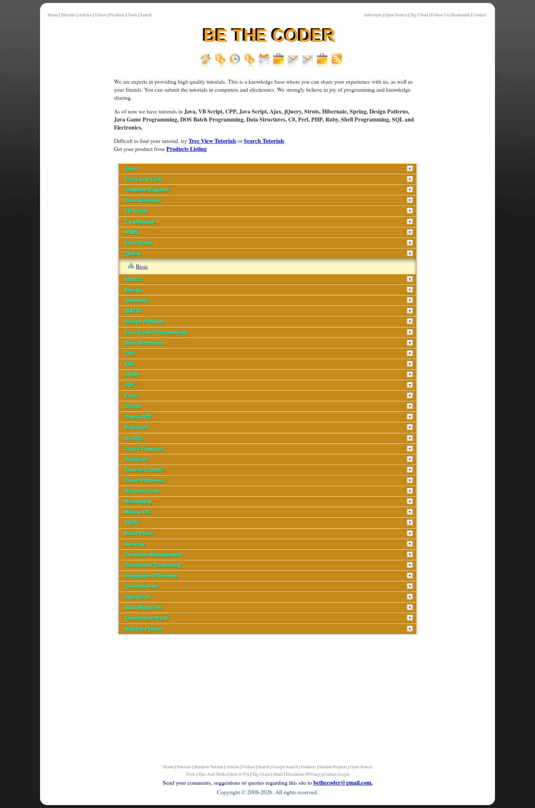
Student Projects (333, 766)
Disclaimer (295, 774)
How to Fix (239, 774)
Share (278, 774)
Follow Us (440, 14)
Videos (101, 14)
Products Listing (186, 148)
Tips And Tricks (212, 774)
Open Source (396, 14)
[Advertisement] (76, 254)
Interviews (373, 14)
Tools (132, 14)
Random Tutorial (208, 766)
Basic (142, 266)
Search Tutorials (264, 140)
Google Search (285, 766)
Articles (85, 14)
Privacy (313, 774)
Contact (479, 14)
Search (146, 14)
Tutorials (68, 14)
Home (53, 14)
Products (117, 14)
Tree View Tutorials (212, 140)
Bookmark (461, 14)
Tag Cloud (419, 14)
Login (344, 774)
